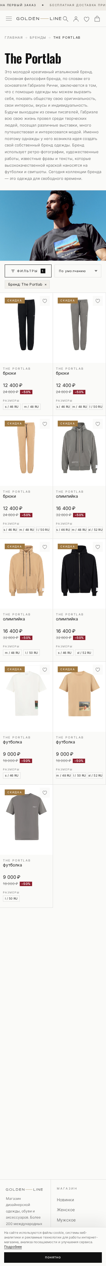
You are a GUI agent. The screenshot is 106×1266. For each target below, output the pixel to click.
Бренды (38, 37)
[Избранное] (86, 19)
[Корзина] (97, 19)
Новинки (65, 1199)
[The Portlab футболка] (26, 696)
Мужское (66, 1219)
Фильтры (30, 271)
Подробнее (13, 1247)
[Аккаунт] (76, 19)
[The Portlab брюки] (26, 327)
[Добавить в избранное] (45, 301)
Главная (14, 37)
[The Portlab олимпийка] (79, 450)
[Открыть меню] (9, 19)
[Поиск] (65, 19)
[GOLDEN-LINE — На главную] (38, 17)
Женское (66, 1209)
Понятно (53, 1257)
